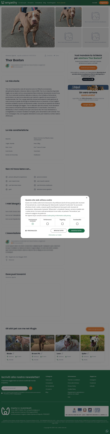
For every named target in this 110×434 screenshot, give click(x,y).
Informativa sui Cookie (55, 235)
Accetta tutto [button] (76, 230)
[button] (31, 231)
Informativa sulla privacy (63, 215)
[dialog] (55, 217)
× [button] (86, 197)
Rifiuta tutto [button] (59, 230)
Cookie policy (51, 215)
